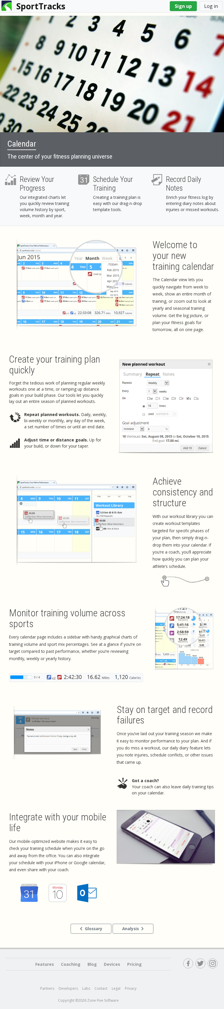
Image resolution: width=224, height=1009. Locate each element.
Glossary (93, 928)
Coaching (70, 964)
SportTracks (40, 6)
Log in (211, 6)
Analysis (130, 928)
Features (44, 964)
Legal (116, 988)
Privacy (130, 988)
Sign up (183, 6)
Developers (68, 988)
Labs (86, 988)
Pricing (134, 964)
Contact (100, 988)
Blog (92, 964)
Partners (47, 988)
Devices (112, 964)
